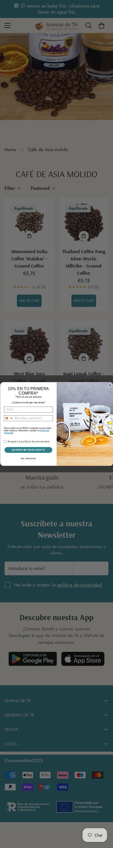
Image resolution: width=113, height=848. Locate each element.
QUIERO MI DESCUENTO (28, 450)
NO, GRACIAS (28, 459)
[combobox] (8, 418)
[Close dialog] (110, 385)
